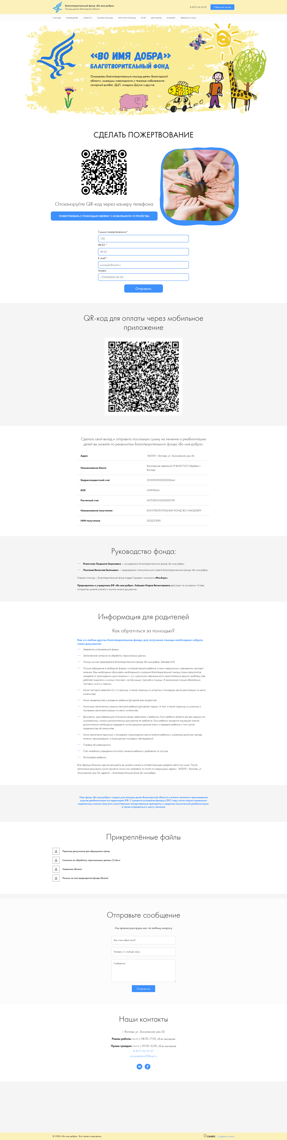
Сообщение (119, 963)
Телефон (102, 270)
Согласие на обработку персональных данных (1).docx (91, 860)
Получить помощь (127, 18)
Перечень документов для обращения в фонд (86, 851)
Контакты (171, 18)
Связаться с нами (188, 18)
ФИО (101, 245)
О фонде (57, 18)
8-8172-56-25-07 (198, 7)
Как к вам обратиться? (124, 940)
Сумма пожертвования (112, 232)
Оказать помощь (105, 18)
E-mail (101, 258)
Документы (156, 18)
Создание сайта (225, 1136)
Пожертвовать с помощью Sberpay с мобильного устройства (104, 216)
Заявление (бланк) (72, 869)
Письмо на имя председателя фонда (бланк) (85, 878)
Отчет (143, 18)
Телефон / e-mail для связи (127, 951)
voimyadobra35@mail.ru (143, 1056)
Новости (87, 18)
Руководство (72, 18)
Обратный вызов (222, 7)
